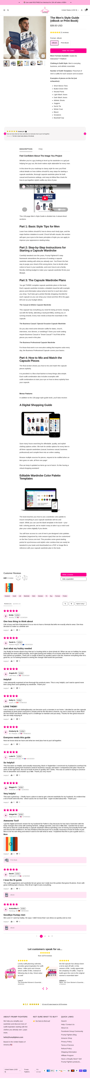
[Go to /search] (8, 10)
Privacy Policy (66, 1042)
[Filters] (71, 603)
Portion (65, 596)
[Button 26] (27, 63)
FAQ (41, 149)
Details (54, 2)
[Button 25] (20, 63)
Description (26, 149)
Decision (40, 596)
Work (33, 596)
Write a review (67, 575)
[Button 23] (6, 63)
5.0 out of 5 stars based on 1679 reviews (54, 1004)
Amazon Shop (66, 1038)
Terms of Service (67, 1045)
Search (64, 1021)
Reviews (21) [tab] (8, 603)
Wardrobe (26, 596)
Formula (57, 596)
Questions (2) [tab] (16, 603)
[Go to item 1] (8, 587)
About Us (64, 1028)
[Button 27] (33, 63)
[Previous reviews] (5, 134)
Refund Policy (66, 1048)
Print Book (65, 43)
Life (20, 596)
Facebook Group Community (72, 1031)
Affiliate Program (67, 1055)
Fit (46, 596)
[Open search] (65, 603)
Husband (7, 596)
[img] (45, 952)
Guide (14, 596)
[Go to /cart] (85, 10)
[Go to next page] (52, 936)
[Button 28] (40, 62)
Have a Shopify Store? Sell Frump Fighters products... (71, 1060)
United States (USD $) (69, 10)
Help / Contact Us (67, 1024)
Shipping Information (69, 1052)
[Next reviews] (85, 134)
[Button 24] (13, 63)
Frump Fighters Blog (69, 1035)
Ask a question (68, 579)
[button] (55, 32)
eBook (54, 43)
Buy (51, 596)
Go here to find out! (43, 1021)
